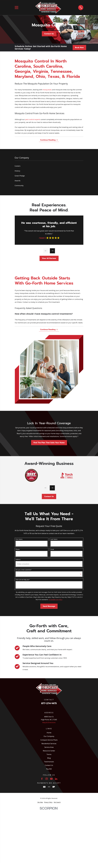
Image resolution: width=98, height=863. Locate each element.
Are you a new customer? (23, 570)
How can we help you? (22, 580)
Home (49, 732)
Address (18, 559)
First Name (19, 539)
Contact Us (49, 33)
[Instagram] (46, 779)
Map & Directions (49, 722)
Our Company (49, 736)
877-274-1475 (49, 703)
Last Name (54, 539)
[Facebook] (42, 779)
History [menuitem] (17, 171)
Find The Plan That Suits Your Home (49, 442)
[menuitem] (40, 802)
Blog (49, 758)
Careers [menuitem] (17, 166)
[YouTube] (51, 779)
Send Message (49, 606)
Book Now (79, 47)
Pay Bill (49, 769)
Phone (18, 549)
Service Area (49, 747)
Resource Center (49, 751)
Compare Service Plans (49, 740)
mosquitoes (47, 90)
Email (52, 549)
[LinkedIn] (56, 779)
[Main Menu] (16, 7)
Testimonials (49, 762)
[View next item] (52, 250)
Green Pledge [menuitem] (20, 176)
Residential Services (49, 743)
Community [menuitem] (19, 185)
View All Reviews (49, 258)
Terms (49, 754)
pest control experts (32, 119)
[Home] (48, 8)
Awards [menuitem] (17, 180)
